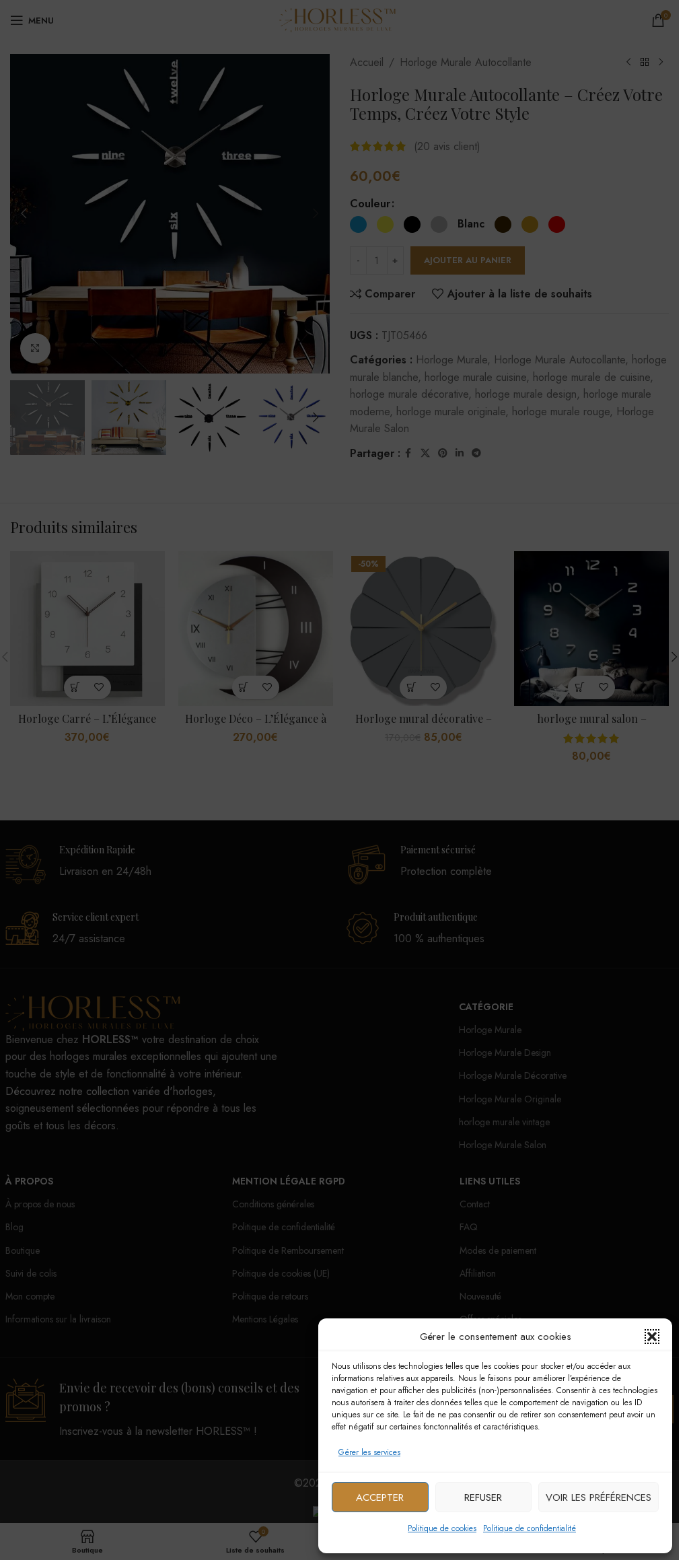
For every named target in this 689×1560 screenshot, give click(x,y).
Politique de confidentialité (529, 1528)
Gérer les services (369, 1452)
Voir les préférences (598, 1497)
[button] (652, 1336)
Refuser (483, 1497)
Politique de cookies (442, 1528)
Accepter (380, 1497)
